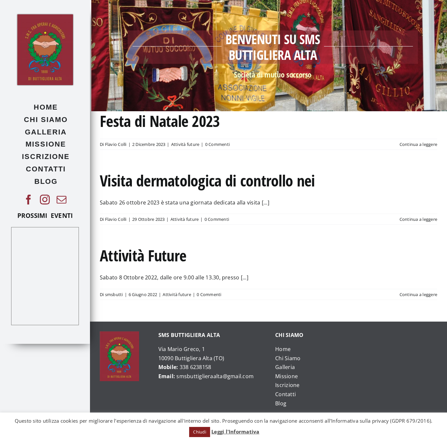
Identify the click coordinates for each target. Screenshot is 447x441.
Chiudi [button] (199, 432)
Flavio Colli (116, 144)
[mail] (61, 199)
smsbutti (114, 294)
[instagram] (45, 199)
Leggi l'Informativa (235, 431)
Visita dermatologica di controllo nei (207, 180)
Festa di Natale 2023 (160, 121)
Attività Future (143, 255)
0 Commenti (217, 144)
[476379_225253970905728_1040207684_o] (45, 17)
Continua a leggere (418, 144)
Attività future (185, 144)
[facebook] (28, 199)
